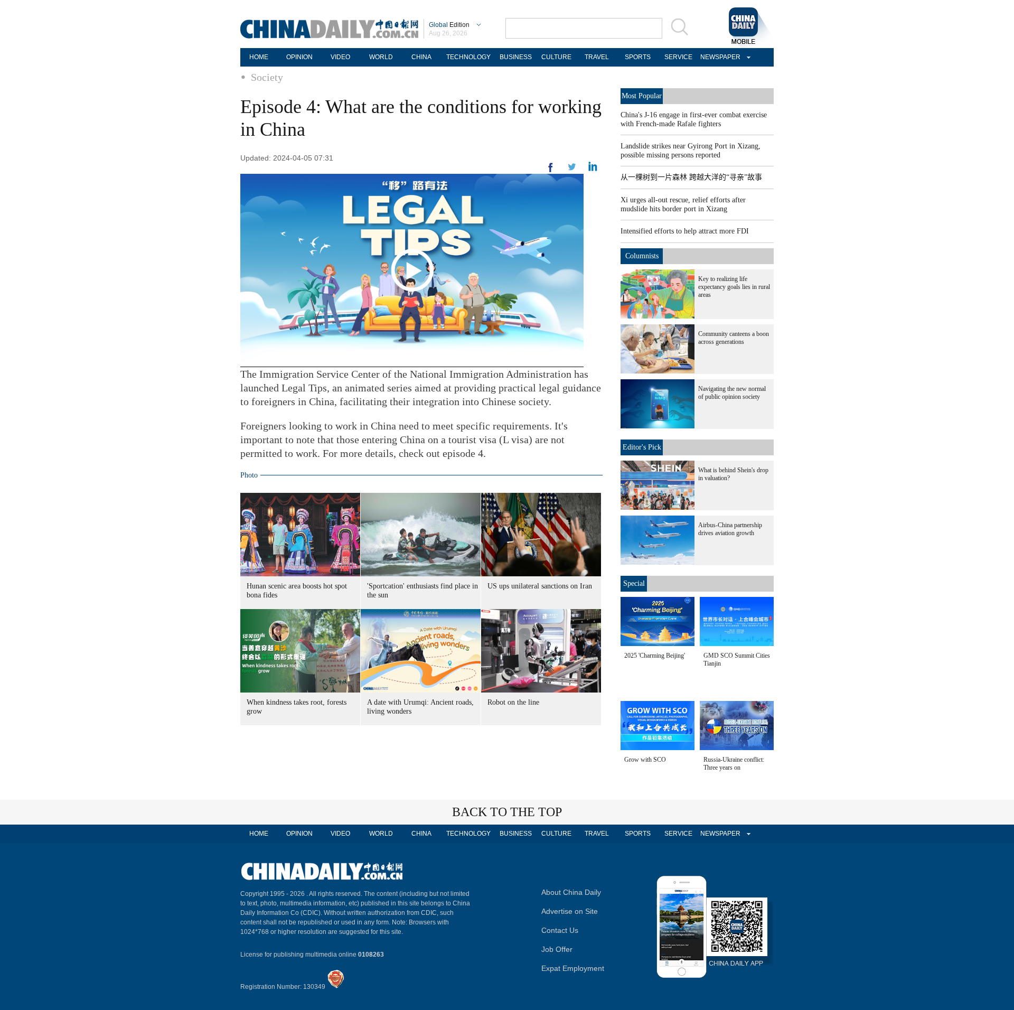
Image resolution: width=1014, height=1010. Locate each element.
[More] (551, 171)
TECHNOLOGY (468, 57)
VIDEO (340, 57)
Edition (449, 25)
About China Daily (571, 892)
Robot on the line (513, 702)
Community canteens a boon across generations (733, 337)
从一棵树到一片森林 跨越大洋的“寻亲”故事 (691, 177)
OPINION (299, 57)
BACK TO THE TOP (507, 812)
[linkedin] (572, 170)
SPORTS (638, 57)
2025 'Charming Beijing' (654, 655)
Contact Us (559, 930)
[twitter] (592, 169)
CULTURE (556, 57)
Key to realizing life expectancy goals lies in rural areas (734, 286)
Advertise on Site (569, 911)
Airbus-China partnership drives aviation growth (730, 529)
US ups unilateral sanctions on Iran (539, 586)
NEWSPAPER (718, 57)
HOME (258, 57)
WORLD (381, 57)
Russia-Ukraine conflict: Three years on (733, 763)
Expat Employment (572, 968)
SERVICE (678, 57)
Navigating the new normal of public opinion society (732, 392)
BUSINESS (516, 57)
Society (267, 77)
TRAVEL (597, 57)
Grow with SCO (645, 759)
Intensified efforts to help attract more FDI (685, 231)
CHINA (421, 57)
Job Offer (556, 949)
